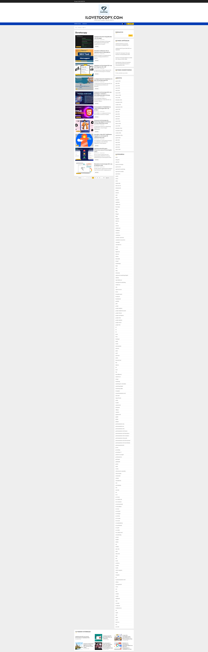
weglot (117, 596)
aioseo (117, 178)
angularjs (117, 202)
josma (117, 357)
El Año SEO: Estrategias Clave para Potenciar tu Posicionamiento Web (127, 637)
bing (116, 211)
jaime (117, 350)
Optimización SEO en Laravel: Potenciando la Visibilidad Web (82, 637)
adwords (117, 162)
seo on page (118, 518)
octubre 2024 (118, 133)
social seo (117, 563)
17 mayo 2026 (102, 39)
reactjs (117, 468)
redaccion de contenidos (121, 471)
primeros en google (120, 454)
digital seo (118, 251)
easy (116, 268)
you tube (117, 626)
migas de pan (118, 398)
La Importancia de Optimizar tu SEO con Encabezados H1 (103, 79)
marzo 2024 (118, 149)
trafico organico (119, 570)
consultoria (118, 235)
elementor (118, 273)
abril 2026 (118, 90)
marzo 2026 (118, 92)
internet (117, 348)
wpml (117, 612)
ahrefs (117, 176)
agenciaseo (118, 173)
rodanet (117, 478)
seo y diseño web (119, 532)
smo (116, 558)
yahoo (117, 617)
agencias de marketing (120, 169)
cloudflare (118, 230)
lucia (117, 369)
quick (117, 466)
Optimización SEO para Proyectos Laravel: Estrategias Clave (103, 150)
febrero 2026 (118, 95)
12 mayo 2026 (102, 111)
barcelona (118, 207)
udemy (117, 582)
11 (95, 177)
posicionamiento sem (120, 424)
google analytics (119, 308)
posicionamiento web (120, 428)
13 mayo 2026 (102, 96)
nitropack (118, 407)
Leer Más (96, 46)
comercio (117, 232)
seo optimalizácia (119, 523)
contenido (118, 242)
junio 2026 (118, 85)
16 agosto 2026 (86, 648)
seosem (117, 537)
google (77, 145)
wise (116, 601)
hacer (117, 334)
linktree (117, 365)
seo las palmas (118, 506)
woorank (117, 603)
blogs (117, 216)
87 (103, 177)
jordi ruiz (117, 355)
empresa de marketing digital (122, 275)
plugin (117, 419)
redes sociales (118, 473)
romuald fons (118, 480)
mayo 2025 (118, 116)
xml (116, 615)
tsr (116, 577)
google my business (120, 315)
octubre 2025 (118, 104)
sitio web (117, 549)
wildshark (118, 598)
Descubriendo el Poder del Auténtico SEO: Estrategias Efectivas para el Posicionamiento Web (123, 64)
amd (116, 195)
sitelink (117, 546)
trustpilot (117, 575)
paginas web (118, 414)
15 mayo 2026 (102, 68)
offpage (117, 409)
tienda (117, 567)
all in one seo (118, 185)
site (116, 544)
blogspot (117, 218)
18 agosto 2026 (106, 639)
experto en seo (119, 289)
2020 (116, 157)
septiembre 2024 (119, 135)
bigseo (117, 209)
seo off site (118, 516)
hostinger (77, 103)
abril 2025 (118, 118)
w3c (116, 589)
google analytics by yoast (121, 310)
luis (116, 372)
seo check (118, 497)
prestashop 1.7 (119, 452)
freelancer (118, 296)
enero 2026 (118, 97)
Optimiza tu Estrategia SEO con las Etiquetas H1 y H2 (103, 66)
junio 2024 (118, 142)
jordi (117, 353)
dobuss (117, 256)
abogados (117, 159)
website (117, 593)
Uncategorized (78, 46)
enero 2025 (118, 125)
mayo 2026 (118, 88)
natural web (118, 405)
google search (118, 322)
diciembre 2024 (119, 128)
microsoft (117, 395)
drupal (117, 261)
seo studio (118, 530)
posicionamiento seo (120, 426)
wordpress (118, 605)
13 (99, 177)
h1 (116, 327)
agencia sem (118, 166)
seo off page (118, 513)
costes (117, 247)
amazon (117, 192)
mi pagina (118, 391)
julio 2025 (118, 111)
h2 (116, 329)
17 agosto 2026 (125, 640)
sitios (117, 551)
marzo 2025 (118, 121)
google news (118, 317)
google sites (118, 324)
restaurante (118, 475)
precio (117, 447)
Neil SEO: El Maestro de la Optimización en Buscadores (102, 51)
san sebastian (118, 485)
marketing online (119, 388)
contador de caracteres (120, 240)
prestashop (118, 450)
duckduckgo (118, 263)
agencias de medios (120, 171)
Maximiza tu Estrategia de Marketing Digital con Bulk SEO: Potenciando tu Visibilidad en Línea (127, 646)
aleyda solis (118, 183)
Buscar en (119, 32)
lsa (116, 367)
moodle (117, 402)
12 (97, 177)
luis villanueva (119, 374)
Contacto (84, 23)
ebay (117, 270)
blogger (117, 214)
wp (116, 610)
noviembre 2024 (119, 130)
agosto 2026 (118, 81)
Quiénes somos (77, 23)
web (116, 591)
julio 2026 (118, 83)
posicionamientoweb (120, 445)
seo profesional (119, 525)
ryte (116, 483)
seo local (117, 508)
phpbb (117, 416)
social (117, 560)
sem (116, 487)
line (116, 362)
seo (116, 492)
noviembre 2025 (119, 102)
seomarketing (118, 534)
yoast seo (117, 622)
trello (117, 572)
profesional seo (119, 457)
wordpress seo (119, 608)
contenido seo (118, 244)
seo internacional (119, 504)
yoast (117, 619)
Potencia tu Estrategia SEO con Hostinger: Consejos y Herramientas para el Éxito (102, 93)
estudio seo (118, 284)
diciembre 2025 (119, 100)
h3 (116, 332)
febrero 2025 (118, 123)
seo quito (117, 527)
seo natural (118, 511)
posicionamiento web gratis (121, 438)
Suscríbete (131, 23)
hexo (117, 336)
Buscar (131, 35)
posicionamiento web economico (122, 435)
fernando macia (119, 294)
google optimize (119, 320)
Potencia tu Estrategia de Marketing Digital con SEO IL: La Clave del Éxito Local (102, 122)
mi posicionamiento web (121, 393)
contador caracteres (120, 237)
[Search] (125, 24)
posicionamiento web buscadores (122, 433)
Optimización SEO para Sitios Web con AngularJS (107, 637)
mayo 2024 (118, 144)
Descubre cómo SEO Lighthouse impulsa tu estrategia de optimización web (103, 136)
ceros (117, 223)
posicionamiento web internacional (123, 440)
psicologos (118, 459)
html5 (117, 341)
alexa (117, 181)
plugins (117, 421)
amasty (117, 190)
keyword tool (118, 360)
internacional (118, 346)
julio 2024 (118, 140)
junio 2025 (118, 114)
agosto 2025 (118, 109)
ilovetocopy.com (104, 17)
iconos (117, 343)
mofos (117, 400)
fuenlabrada (118, 299)
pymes (117, 464)
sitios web (118, 553)
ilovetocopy (97, 39)
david (117, 249)
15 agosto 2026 (106, 649)
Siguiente (107, 177)
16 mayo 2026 (102, 53)
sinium (117, 542)
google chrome (119, 313)
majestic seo (118, 376)
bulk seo (117, 221)
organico (117, 412)
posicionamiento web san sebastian (123, 442)
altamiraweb (118, 188)
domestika (118, 258)
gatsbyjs (117, 301)
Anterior (79, 177)
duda (117, 265)
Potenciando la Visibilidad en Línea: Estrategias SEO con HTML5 (102, 108)
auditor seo (118, 204)
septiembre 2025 (119, 107)
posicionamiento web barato (121, 431)
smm (117, 556)
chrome (117, 225)
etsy (116, 287)
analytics (117, 199)
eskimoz (117, 277)
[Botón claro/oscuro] (123, 23)
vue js (117, 586)
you (116, 624)
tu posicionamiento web (120, 579)
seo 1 (117, 494)
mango (117, 379)
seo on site (118, 520)
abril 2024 (118, 147)
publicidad (118, 461)
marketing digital (119, 386)
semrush (117, 490)
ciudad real (118, 228)
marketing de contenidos (121, 383)
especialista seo (119, 280)
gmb (116, 303)
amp (116, 197)
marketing (118, 381)
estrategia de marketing (121, 282)
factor (117, 291)
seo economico (119, 501)
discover (117, 254)
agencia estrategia (119, 164)
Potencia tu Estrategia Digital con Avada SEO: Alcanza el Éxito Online (88, 645)
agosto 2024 (118, 137)
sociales (117, 565)
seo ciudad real (119, 499)
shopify (117, 539)
